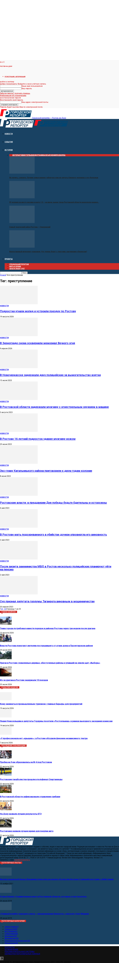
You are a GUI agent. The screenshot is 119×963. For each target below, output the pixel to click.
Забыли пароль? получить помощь (15, 93)
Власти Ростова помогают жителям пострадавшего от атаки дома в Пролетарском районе (46, 645)
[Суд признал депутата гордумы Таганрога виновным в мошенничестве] (19, 594)
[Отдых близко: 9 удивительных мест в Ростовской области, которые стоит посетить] (6, 892)
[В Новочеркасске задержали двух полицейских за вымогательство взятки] (19, 367)
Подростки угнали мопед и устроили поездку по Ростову (38, 311)
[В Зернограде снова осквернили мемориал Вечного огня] (19, 335)
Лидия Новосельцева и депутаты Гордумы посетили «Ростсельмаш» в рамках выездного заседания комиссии (56, 721)
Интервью (27, 155)
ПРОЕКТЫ (9, 259)
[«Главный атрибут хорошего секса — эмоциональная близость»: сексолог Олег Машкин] (6, 909)
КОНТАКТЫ (10, 947)
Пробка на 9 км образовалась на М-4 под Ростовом (26, 762)
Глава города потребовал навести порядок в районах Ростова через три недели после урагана (47, 628)
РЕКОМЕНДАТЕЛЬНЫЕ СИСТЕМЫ (20, 952)
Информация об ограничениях (13, 95)
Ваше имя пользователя (32, 86)
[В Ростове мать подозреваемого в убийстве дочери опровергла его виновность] (19, 527)
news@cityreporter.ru (22, 860)
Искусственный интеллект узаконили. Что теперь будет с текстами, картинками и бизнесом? (48, 252)
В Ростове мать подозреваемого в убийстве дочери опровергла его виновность (53, 534)
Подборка (60, 155)
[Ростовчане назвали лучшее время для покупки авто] (6, 827)
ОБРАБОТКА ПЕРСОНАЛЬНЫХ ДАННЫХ (22, 954)
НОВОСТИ (9, 134)
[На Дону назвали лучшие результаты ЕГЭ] (6, 809)
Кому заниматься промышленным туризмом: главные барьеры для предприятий (41, 704)
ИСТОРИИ (9, 150)
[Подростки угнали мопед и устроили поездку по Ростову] (19, 304)
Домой (3, 275)
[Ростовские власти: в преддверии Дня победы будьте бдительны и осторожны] (19, 495)
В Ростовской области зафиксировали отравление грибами (30, 796)
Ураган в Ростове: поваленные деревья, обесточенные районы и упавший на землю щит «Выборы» (50, 663)
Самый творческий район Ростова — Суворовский (29, 227)
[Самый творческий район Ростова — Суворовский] (22, 222)
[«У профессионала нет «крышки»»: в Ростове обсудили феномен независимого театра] (6, 734)
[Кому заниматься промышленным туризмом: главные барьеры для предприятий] (6, 699)
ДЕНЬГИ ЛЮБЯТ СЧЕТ (17, 269)
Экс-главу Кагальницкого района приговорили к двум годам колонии (46, 470)
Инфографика (38, 155)
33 (5, 609)
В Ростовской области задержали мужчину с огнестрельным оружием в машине (54, 407)
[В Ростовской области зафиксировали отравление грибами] (6, 792)
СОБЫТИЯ (9, 142)
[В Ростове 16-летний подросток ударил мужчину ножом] (19, 431)
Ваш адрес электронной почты (34, 102)
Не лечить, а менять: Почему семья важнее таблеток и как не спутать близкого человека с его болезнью (53, 178)
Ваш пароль (26, 88)
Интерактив (17, 155)
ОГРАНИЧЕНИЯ (11, 949)
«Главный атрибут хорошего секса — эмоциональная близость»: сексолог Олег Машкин (44, 913)
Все (10, 155)
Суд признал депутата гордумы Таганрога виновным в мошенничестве (47, 601)
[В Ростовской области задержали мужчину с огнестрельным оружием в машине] (19, 399)
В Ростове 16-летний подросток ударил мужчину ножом (38, 438)
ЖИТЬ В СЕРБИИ (15, 266)
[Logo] (17, 127)
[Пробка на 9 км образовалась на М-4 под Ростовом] (6, 758)
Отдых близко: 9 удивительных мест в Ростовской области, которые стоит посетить (43, 896)
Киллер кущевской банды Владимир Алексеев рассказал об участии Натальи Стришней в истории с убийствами (57, 879)
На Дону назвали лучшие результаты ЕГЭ (20, 814)
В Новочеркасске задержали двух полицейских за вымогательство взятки (50, 375)
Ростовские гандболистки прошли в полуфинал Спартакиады (31, 779)
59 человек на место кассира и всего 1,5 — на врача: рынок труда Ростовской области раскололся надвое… (54, 202)
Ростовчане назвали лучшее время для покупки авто (26, 831)
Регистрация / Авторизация (15, 76)
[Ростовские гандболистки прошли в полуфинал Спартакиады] (6, 775)
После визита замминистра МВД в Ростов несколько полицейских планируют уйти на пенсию (55, 568)
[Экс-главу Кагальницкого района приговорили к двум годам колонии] (19, 463)
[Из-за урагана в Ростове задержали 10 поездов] (6, 676)
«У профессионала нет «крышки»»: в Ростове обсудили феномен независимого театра (44, 738)
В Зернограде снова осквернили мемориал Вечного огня (37, 343)
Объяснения (50, 155)
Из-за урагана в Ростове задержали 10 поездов (24, 680)
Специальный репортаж (19, 264)
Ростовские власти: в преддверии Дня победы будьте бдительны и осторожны (53, 502)
